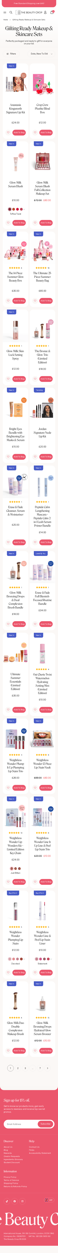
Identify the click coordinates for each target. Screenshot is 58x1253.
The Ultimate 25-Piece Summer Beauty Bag (42, 276)
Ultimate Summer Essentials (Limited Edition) (15, 681)
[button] (8, 133)
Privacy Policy (10, 1177)
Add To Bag (19, 132)
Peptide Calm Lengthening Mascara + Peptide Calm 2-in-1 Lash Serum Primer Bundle (42, 516)
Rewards (8, 1153)
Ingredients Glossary (13, 1159)
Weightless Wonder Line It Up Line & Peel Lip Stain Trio (42, 843)
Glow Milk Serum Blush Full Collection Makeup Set (42, 188)
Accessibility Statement (40, 1153)
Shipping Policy (11, 1183)
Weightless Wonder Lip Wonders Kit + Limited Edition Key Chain (15, 845)
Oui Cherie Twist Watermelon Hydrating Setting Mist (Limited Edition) (42, 684)
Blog (6, 1150)
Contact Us (34, 1147)
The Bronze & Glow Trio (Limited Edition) (42, 356)
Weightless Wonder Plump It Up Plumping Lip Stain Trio (15, 765)
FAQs (31, 1150)
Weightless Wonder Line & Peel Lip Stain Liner (42, 937)
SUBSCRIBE (45, 1124)
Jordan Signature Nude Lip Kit (42, 432)
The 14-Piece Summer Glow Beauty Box (15, 276)
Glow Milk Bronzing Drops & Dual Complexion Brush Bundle (15, 600)
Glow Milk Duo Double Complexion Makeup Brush (15, 1028)
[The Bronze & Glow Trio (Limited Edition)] (42, 326)
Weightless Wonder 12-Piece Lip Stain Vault (42, 763)
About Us (8, 1147)
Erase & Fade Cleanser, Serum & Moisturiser (15, 510)
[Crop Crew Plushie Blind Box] (42, 79)
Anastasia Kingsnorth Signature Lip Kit (15, 108)
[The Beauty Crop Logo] (29, 12)
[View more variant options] (24, 209)
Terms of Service (11, 1180)
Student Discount (12, 1162)
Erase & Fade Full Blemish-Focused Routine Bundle (42, 598)
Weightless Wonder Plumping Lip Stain (15, 937)
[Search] (11, 12)
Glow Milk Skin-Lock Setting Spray (16, 354)
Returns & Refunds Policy (15, 1186)
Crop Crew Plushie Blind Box (42, 108)
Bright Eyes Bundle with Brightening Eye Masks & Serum (15, 434)
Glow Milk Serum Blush (15, 184)
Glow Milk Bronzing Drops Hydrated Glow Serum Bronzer (42, 1028)
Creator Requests (12, 1156)
